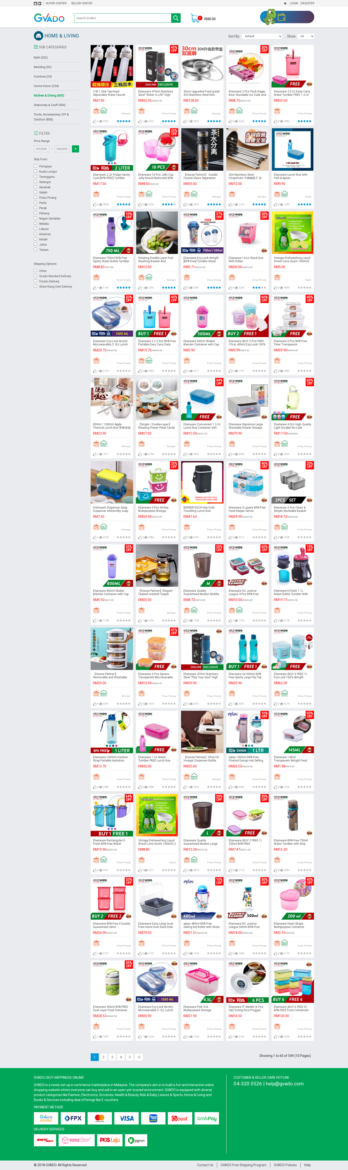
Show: (292, 36)
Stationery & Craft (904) (50, 105)
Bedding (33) (43, 67)
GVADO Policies (285, 1165)
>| (139, 1057)
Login (293, 3)
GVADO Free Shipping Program (244, 1165)
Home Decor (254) (46, 86)
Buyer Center (56, 3)
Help (307, 1165)
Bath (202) (41, 57)
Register (307, 3)
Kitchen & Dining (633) (49, 95)
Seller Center (81, 3)
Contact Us (205, 1165)
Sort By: (234, 36)
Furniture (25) (43, 76)
